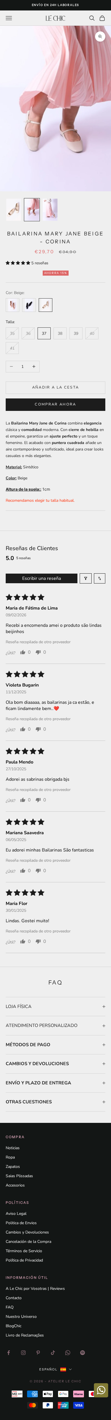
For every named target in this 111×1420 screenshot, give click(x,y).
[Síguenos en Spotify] (82, 1352)
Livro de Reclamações (25, 1335)
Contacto (14, 1298)
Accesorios (15, 1185)
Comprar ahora (55, 404)
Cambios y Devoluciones (27, 1232)
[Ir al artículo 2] (32, 209)
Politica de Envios (21, 1223)
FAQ (10, 1307)
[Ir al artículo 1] (14, 209)
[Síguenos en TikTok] (53, 1352)
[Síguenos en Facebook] (8, 1352)
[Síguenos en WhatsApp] (68, 1352)
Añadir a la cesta (55, 387)
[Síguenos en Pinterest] (38, 1352)
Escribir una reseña (41, 578)
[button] (18, 263)
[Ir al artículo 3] (50, 209)
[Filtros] (86, 578)
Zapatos (13, 1166)
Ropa (10, 1157)
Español (48, 1369)
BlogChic (13, 1326)
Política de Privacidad (24, 1260)
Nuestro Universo (21, 1316)
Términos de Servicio (24, 1251)
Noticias (13, 1148)
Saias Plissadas (19, 1176)
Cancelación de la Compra (28, 1241)
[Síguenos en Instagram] (23, 1352)
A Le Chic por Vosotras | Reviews (35, 1288)
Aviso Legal (16, 1213)
